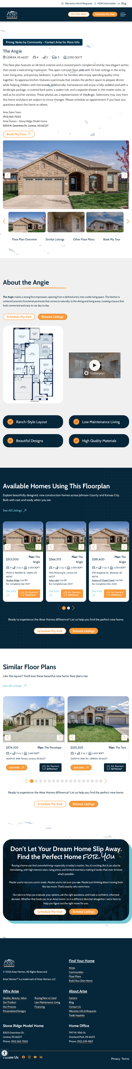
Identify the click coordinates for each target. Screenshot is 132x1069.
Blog (71, 1002)
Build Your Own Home (81, 980)
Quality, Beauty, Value (15, 998)
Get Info (12, 594)
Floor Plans (75, 976)
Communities (76, 972)
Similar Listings (55, 239)
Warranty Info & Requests (82, 1011)
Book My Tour (111, 239)
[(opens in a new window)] (23, 1057)
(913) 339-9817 (85, 1041)
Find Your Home (82, 960)
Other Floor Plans (84, 239)
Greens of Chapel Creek (103, 580)
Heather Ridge (12, 580)
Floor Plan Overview (24, 239)
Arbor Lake (54, 580)
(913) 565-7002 (19, 1041)
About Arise (78, 991)
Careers (73, 998)
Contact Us (75, 1006)
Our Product (9, 1002)
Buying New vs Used (45, 998)
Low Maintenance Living (47, 1002)
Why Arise (11, 991)
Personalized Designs (14, 1011)
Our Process (9, 1006)
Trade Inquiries (77, 1015)
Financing (40, 1006)
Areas (72, 967)
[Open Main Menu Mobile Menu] (123, 14)
